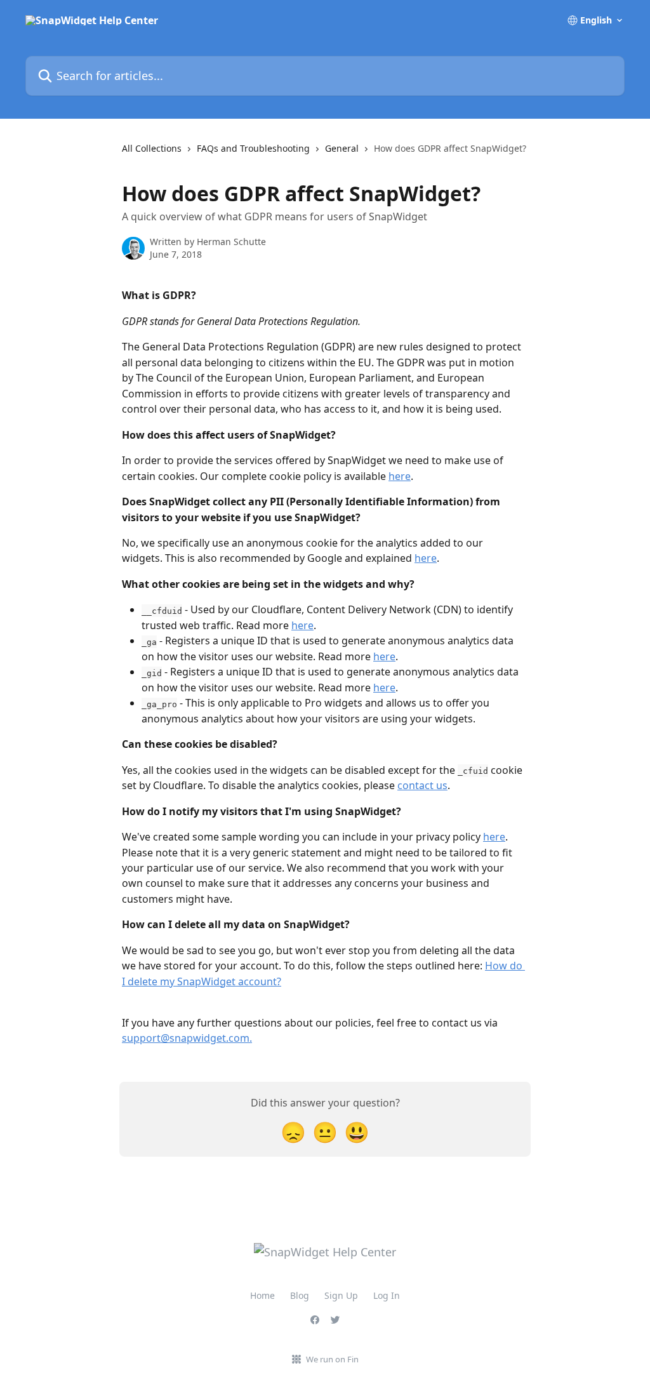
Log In (386, 1295)
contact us (422, 785)
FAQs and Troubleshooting (253, 148)
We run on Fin (332, 1359)
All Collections (152, 148)
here (399, 476)
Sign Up (341, 1295)
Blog (299, 1295)
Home (262, 1295)
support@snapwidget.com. (187, 1038)
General (342, 148)
